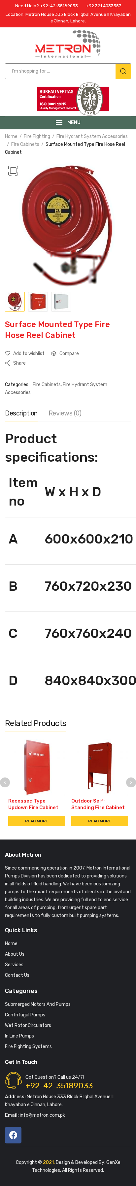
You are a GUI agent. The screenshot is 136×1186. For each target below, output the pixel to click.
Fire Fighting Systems (28, 1046)
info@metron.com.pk (35, 1115)
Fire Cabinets (25, 144)
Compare (69, 353)
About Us (14, 954)
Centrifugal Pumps (25, 1015)
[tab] (21, 414)
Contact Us (17, 975)
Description (21, 413)
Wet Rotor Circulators (28, 1025)
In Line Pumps (19, 1036)
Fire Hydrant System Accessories (92, 136)
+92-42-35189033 (59, 1085)
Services (14, 965)
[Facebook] (13, 1135)
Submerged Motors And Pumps (38, 1004)
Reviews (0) (65, 413)
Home (11, 136)
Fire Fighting (37, 136)
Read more (36, 821)
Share (19, 363)
